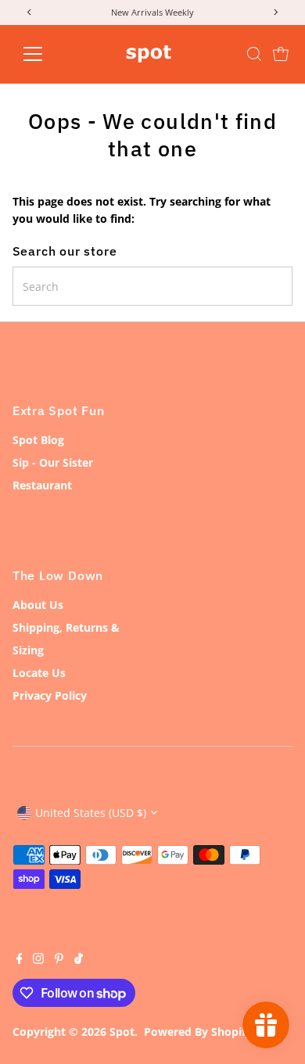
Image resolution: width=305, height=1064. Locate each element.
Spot (122, 1031)
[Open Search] (254, 54)
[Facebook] (20, 960)
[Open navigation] (45, 53)
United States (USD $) (90, 812)
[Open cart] (281, 54)
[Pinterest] (59, 960)
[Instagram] (38, 960)
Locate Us (39, 672)
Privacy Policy (50, 695)
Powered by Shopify (198, 1031)
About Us (38, 604)
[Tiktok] (78, 960)
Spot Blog (38, 439)
